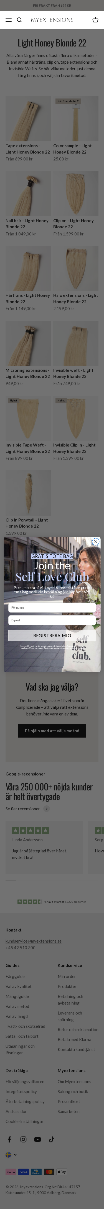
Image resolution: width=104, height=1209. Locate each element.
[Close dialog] (95, 541)
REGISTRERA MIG (52, 635)
